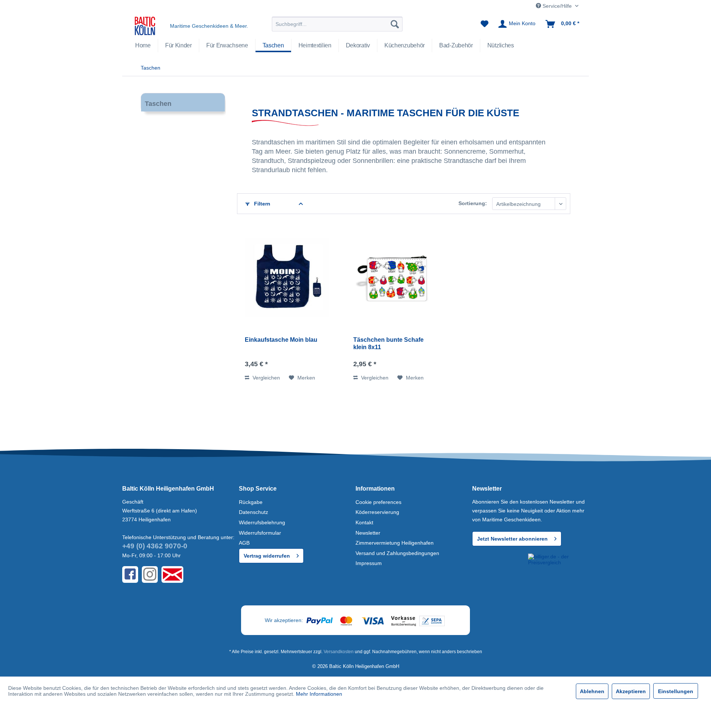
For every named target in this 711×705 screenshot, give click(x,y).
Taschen (158, 103)
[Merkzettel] (484, 24)
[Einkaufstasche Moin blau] (287, 278)
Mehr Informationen (319, 694)
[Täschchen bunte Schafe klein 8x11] (395, 278)
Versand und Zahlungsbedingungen (397, 553)
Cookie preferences (378, 502)
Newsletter (368, 533)
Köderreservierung (377, 512)
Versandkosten (339, 651)
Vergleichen (265, 378)
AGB (244, 543)
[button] (498, 567)
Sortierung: (472, 203)
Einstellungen (675, 691)
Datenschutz (253, 512)
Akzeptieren (631, 691)
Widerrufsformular (260, 533)
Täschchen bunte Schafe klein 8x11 (388, 343)
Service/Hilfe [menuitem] (557, 6)
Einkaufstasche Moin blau (281, 340)
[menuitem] (337, 24)
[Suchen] (395, 24)
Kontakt (364, 522)
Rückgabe (251, 502)
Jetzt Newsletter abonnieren (512, 539)
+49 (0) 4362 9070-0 (154, 546)
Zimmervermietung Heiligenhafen (395, 543)
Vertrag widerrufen (267, 556)
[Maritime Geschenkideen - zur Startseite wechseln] (145, 26)
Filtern (261, 204)
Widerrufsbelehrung (262, 522)
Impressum (369, 563)
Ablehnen (592, 691)
